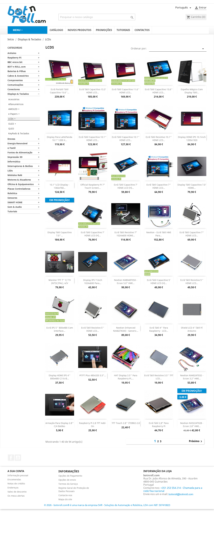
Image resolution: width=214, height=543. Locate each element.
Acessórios (13, 99)
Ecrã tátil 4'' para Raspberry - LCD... (158, 329)
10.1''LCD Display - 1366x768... (59, 186)
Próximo (196, 441)
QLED (11, 128)
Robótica (12, 193)
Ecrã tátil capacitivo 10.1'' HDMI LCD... (92, 139)
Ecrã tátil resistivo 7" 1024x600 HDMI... (126, 234)
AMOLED (12, 109)
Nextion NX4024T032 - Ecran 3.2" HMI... (191, 377)
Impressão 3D (15, 157)
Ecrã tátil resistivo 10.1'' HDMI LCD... (159, 139)
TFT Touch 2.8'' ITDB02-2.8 (126, 423)
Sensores (12, 197)
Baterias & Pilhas (17, 71)
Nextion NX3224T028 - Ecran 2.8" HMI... (191, 425)
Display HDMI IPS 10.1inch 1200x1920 (192, 139)
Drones (11, 138)
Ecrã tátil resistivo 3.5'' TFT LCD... (158, 377)
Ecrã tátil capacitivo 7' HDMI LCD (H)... (126, 186)
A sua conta (16, 471)
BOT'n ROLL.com (17, 66)
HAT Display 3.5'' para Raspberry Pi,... (125, 377)
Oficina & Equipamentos (21, 184)
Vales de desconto (17, 491)
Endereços (13, 487)
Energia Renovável (17, 143)
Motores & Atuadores (19, 179)
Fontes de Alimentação (20, 152)
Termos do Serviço (68, 483)
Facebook (11, 458)
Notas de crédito (16, 483)
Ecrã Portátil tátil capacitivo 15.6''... (59, 91)
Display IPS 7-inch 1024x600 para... (92, 282)
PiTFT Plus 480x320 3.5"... (92, 375)
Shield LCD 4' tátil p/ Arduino (192, 329)
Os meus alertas (16, 495)
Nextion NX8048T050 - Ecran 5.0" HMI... (125, 282)
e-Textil (12, 147)
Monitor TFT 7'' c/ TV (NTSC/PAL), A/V (60, 282)
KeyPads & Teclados (18, 133)
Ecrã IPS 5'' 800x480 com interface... (59, 329)
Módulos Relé (15, 175)
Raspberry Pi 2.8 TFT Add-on (92, 425)
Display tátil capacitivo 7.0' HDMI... (191, 186)
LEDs (10, 170)
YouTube (18, 458)
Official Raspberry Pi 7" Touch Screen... (92, 186)
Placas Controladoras (19, 188)
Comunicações (15, 84)
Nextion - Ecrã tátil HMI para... (158, 234)
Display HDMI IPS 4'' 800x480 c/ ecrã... (59, 377)
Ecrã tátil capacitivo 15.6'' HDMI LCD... (158, 91)
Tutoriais (12, 211)
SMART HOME (15, 202)
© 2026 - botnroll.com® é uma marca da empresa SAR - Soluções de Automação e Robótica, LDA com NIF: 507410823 (107, 505)
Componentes (15, 80)
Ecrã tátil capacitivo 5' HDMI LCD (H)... (159, 282)
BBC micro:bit (15, 62)
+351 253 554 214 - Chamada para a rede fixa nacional (172, 489)
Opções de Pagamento (70, 475)
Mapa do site (65, 499)
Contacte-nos (65, 495)
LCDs (10, 118)
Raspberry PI (14, 57)
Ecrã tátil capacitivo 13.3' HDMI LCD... (92, 91)
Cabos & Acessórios (18, 75)
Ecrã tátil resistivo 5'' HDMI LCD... (191, 282)
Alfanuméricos (15, 104)
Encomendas (14, 479)
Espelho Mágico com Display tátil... (192, 91)
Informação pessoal (18, 475)
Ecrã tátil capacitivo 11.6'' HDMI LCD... (125, 91)
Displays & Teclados (18, 93)
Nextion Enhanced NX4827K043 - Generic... (125, 329)
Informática (14, 161)
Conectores (14, 89)
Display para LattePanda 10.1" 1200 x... (59, 139)
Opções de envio (67, 479)
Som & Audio (15, 206)
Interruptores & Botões (20, 166)
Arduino (12, 53)
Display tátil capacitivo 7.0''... (59, 234)
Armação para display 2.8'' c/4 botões (59, 425)
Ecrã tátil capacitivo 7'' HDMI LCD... (158, 186)
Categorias (15, 47)
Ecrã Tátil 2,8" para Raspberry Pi (159, 425)
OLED (11, 123)
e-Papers (13, 113)
